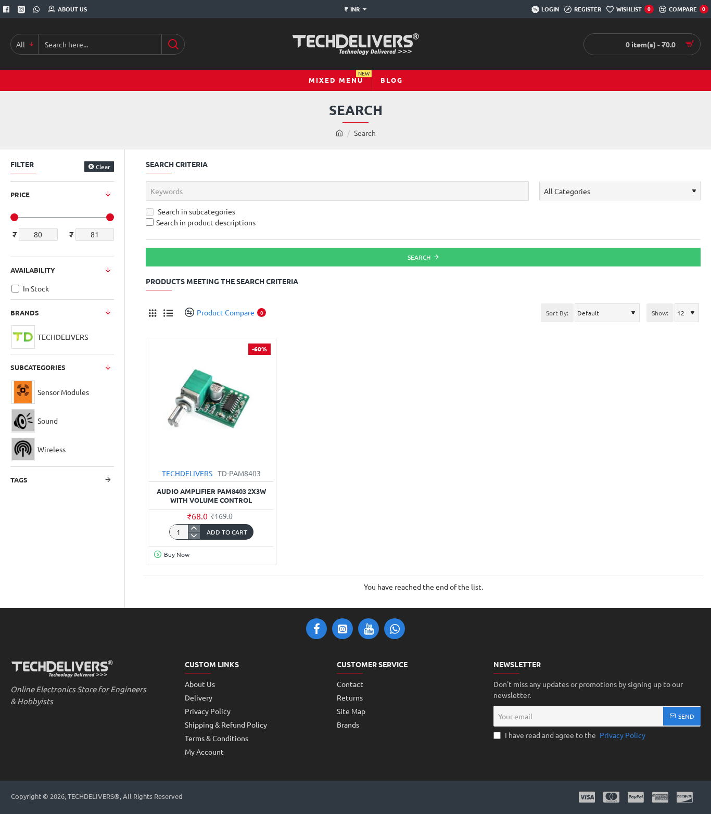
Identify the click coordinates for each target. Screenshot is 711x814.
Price (20, 194)
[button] (226, 532)
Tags (19, 479)
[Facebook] (7, 9)
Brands (24, 312)
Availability (32, 269)
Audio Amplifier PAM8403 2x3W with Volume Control (211, 495)
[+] (194, 528)
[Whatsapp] (37, 9)
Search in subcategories (195, 211)
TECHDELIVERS (187, 473)
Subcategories (38, 367)
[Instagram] (22, 9)
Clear (103, 166)
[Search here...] (173, 44)
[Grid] (152, 312)
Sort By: (557, 313)
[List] (167, 312)
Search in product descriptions (206, 222)
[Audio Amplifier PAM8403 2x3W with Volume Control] (211, 403)
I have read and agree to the (574, 735)
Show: (660, 313)
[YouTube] (368, 628)
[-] (194, 535)
